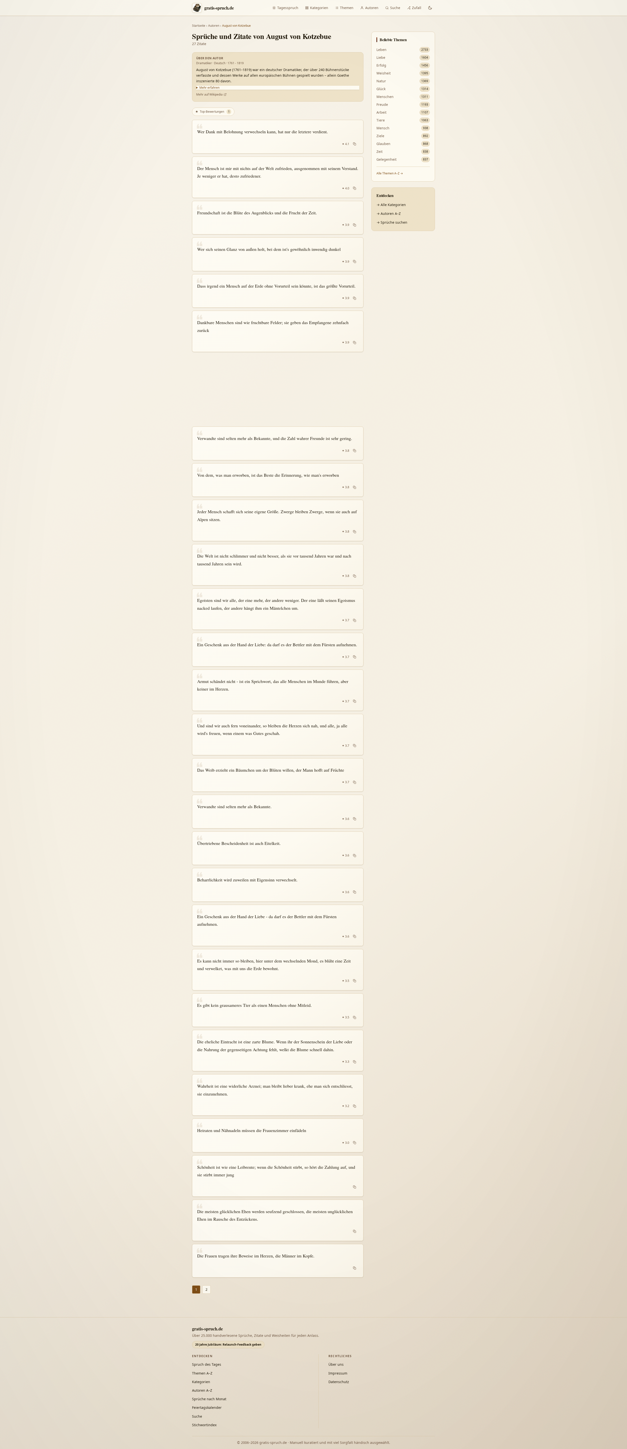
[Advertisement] (277, 389)
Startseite (198, 26)
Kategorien (319, 7)
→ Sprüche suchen (391, 222)
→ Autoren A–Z (388, 213)
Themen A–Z (202, 1373)
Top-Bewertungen (212, 112)
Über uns (336, 1364)
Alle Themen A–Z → (389, 173)
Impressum (337, 1373)
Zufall (416, 7)
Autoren (371, 7)
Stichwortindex (204, 1425)
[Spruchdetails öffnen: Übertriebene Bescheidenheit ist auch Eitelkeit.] (277, 848)
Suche (395, 7)
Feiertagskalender (207, 1407)
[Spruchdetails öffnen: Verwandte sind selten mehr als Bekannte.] (277, 811)
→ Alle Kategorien (391, 204)
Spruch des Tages (206, 1364)
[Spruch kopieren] (354, 144)
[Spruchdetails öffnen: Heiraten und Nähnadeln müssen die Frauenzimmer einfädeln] (277, 1135)
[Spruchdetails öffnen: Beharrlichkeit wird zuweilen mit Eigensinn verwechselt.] (277, 884)
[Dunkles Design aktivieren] (430, 8)
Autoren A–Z (202, 1390)
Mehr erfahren (209, 88)
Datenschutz (338, 1381)
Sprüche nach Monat (209, 1399)
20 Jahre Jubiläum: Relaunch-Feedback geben (228, 1344)
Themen (346, 7)
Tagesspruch (287, 7)
